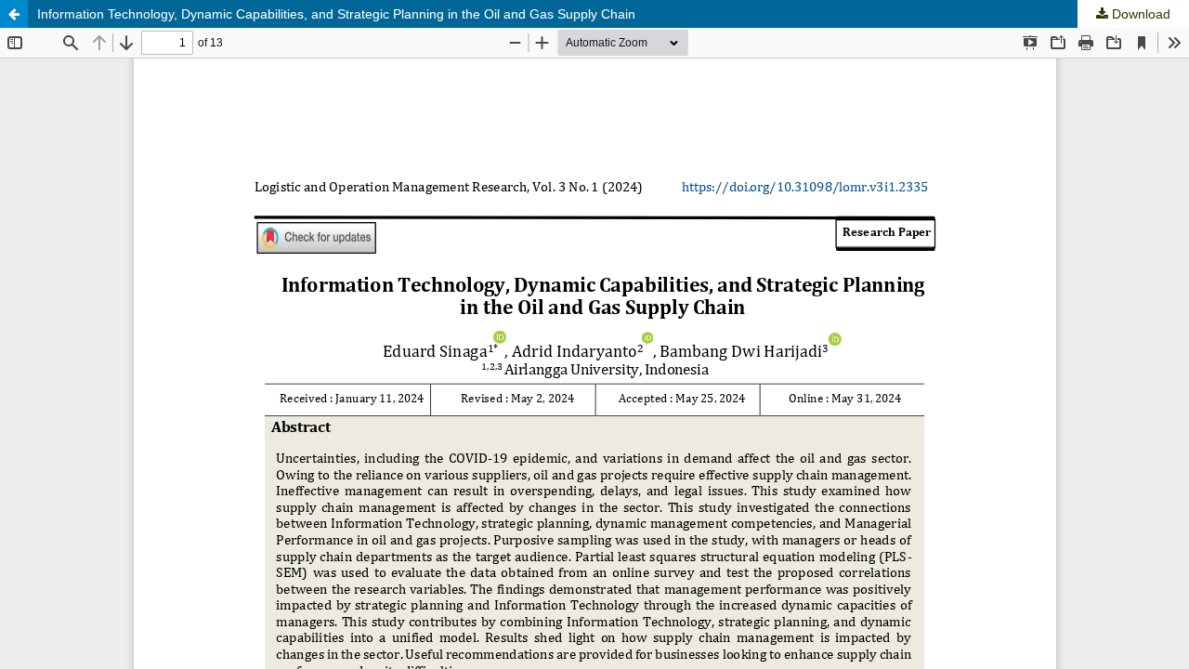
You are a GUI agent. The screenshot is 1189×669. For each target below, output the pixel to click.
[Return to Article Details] (14, 14)
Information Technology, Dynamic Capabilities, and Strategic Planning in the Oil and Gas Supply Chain (336, 14)
